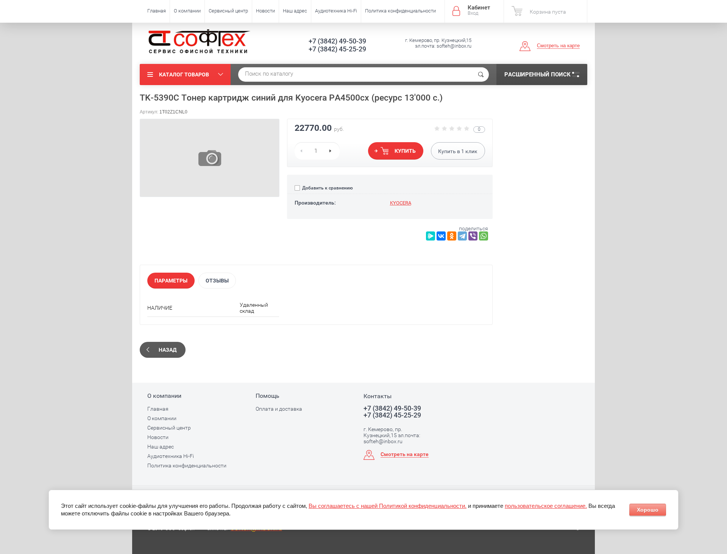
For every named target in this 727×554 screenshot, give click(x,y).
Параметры (170, 281)
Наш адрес (295, 11)
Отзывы (217, 281)
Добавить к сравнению (327, 188)
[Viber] (472, 236)
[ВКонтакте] (441, 236)
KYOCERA (400, 203)
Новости (265, 11)
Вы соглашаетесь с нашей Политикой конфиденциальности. (387, 506)
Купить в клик (457, 151)
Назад (167, 350)
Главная (156, 11)
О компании (187, 11)
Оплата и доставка (279, 409)
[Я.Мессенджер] (430, 236)
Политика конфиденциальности (400, 11)
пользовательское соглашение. (546, 506)
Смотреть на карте (558, 45)
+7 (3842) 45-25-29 (337, 49)
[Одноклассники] (451, 236)
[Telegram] (462, 236)
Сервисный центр (228, 11)
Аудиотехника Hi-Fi (336, 11)
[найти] (481, 74)
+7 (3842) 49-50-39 (337, 41)
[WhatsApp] (483, 236)
